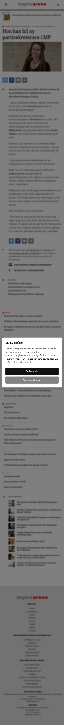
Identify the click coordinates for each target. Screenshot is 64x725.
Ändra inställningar (32, 380)
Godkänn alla (32, 371)
